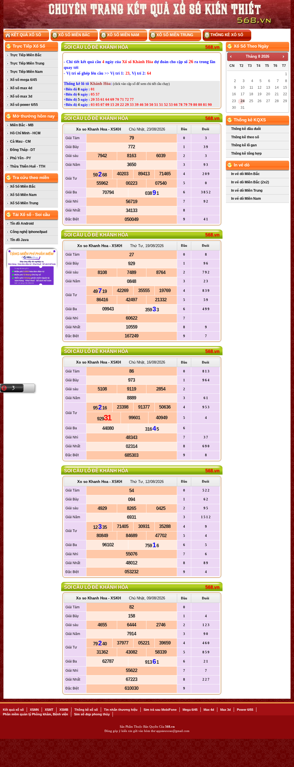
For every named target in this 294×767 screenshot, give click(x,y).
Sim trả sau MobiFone (160, 709)
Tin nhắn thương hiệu (121, 709)
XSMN (34, 709)
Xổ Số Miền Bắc (74, 35)
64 (107, 99)
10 (243, 88)
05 (93, 94)
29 (127, 104)
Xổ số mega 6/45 (23, 80)
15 (112, 104)
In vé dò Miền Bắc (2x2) (250, 182)
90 (210, 104)
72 (127, 99)
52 (166, 104)
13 (268, 88)
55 (98, 99)
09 (107, 104)
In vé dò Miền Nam (246, 199)
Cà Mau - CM (20, 141)
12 (260, 88)
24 (243, 101)
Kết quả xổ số (13, 709)
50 (146, 104)
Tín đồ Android (22, 224)
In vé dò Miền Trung (246, 191)
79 (185, 104)
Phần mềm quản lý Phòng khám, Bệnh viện (35, 714)
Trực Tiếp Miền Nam (26, 72)
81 (205, 104)
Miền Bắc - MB (22, 125)
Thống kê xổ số (226, 35)
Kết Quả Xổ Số (26, 35)
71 (122, 99)
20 (93, 99)
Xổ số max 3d (21, 96)
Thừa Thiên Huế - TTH (27, 166)
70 (117, 99)
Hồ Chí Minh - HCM (25, 133)
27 (268, 101)
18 (251, 94)
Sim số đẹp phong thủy (92, 714)
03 (93, 104)
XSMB (63, 709)
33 (132, 104)
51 (156, 104)
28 (277, 101)
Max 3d (225, 709)
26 (260, 101)
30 (234, 108)
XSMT (49, 709)
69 (112, 99)
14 (277, 88)
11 (251, 88)
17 (243, 94)
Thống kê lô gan (244, 145)
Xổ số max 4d (21, 88)
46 (142, 104)
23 (234, 101)
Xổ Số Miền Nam (123, 35)
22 (122, 104)
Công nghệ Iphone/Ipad (28, 232)
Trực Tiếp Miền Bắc (26, 55)
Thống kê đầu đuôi (246, 129)
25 (251, 101)
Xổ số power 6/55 (24, 105)
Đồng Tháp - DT (22, 150)
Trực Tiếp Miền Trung (27, 63)
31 (243, 108)
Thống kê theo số (245, 137)
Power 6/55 (245, 709)
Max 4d (209, 709)
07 (102, 104)
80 (195, 104)
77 (132, 99)
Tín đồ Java (19, 240)
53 (171, 104)
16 (234, 94)
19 (260, 94)
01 (93, 89)
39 (137, 104)
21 (277, 94)
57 (98, 94)
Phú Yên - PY (20, 158)
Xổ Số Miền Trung (174, 35)
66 (176, 104)
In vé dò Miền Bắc (245, 174)
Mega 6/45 (190, 709)
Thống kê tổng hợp (246, 154)
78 (181, 104)
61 (102, 99)
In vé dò (241, 164)
